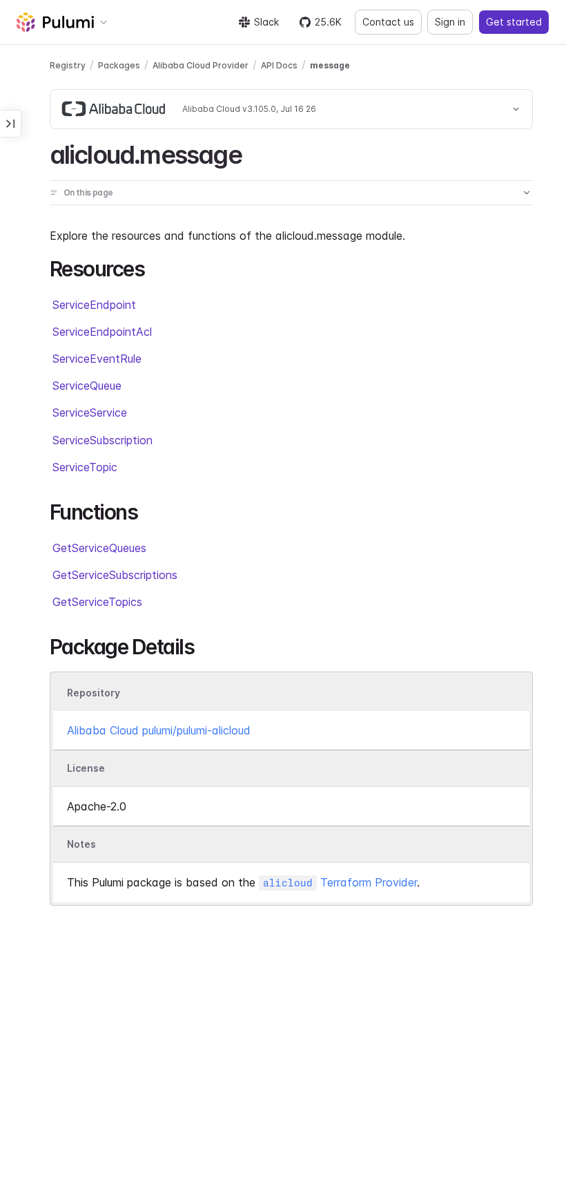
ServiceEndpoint (94, 305)
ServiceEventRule (97, 358)
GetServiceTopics (97, 602)
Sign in (450, 22)
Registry (68, 65)
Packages (119, 65)
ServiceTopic (84, 467)
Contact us (388, 22)
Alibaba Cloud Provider (200, 65)
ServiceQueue (86, 385)
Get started (514, 22)
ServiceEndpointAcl (102, 332)
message (330, 65)
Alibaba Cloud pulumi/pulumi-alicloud (159, 730)
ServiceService (89, 412)
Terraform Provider (340, 882)
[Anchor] (254, 152)
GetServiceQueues (99, 548)
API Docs (279, 65)
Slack (266, 22)
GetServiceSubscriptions (114, 575)
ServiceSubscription (102, 440)
